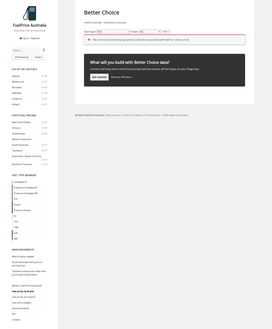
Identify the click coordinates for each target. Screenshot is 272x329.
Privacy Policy (153, 115)
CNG (16, 227)
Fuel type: (90, 31)
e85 (16, 238)
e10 (16, 199)
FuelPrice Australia (29, 25)
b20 (16, 233)
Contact (16, 319)
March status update (23, 256)
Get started (99, 77)
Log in (25, 38)
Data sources (113, 115)
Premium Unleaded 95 (25, 187)
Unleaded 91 (20, 182)
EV (15, 216)
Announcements (23, 249)
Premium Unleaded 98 (25, 193)
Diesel (17, 204)
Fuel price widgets (21, 302)
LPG (16, 221)
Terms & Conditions (132, 115)
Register (35, 38)
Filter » (166, 31)
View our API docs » (121, 77)
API (14, 314)
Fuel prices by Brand (23, 291)
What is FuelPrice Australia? (27, 285)
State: (135, 31)
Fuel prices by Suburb (23, 297)
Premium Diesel (22, 210)
